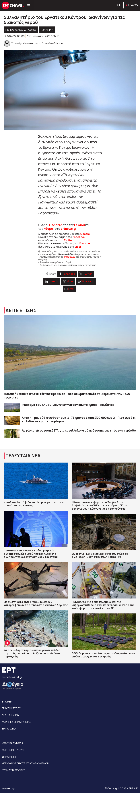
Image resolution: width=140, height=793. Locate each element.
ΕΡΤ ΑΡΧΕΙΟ (8, 728)
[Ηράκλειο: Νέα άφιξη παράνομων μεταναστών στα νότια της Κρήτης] (36, 481)
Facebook (79, 237)
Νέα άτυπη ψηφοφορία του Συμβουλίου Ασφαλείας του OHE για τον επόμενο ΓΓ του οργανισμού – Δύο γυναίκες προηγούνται (100, 505)
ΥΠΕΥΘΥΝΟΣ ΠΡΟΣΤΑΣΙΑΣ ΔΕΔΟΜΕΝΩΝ (25, 763)
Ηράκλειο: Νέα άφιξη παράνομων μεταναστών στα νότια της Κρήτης (34, 504)
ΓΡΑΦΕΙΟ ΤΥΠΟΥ (11, 708)
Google (85, 234)
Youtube (84, 243)
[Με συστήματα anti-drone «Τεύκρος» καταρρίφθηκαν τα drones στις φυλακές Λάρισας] (36, 580)
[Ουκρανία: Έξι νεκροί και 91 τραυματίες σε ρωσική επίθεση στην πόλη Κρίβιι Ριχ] (104, 532)
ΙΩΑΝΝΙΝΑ (47, 30)
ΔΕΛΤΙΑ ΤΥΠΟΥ (10, 715)
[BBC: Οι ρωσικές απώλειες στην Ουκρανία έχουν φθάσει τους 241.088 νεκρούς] (104, 631)
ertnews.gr (69, 256)
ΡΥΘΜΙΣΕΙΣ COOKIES (13, 770)
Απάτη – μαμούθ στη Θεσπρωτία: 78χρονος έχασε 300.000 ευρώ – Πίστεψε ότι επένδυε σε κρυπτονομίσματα (78, 419)
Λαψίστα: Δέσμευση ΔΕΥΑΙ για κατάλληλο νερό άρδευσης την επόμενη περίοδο (79, 430)
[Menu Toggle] (29, 5)
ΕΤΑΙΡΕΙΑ (7, 701)
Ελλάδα (79, 225)
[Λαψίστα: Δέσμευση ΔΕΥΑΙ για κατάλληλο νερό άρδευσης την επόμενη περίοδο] (12, 433)
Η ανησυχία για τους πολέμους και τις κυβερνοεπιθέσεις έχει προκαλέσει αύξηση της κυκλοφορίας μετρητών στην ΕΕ (103, 605)
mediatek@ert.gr (12, 677)
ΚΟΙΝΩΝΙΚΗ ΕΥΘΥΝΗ (13, 750)
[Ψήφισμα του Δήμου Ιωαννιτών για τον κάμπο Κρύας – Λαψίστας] (12, 407)
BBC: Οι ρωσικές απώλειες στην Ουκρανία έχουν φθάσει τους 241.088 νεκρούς (103, 654)
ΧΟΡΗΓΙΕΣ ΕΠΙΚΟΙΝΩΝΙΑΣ (16, 721)
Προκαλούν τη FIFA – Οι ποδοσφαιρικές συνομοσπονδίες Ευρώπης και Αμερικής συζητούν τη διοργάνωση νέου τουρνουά (31, 554)
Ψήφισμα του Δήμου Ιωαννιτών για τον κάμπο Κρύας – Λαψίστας (68, 405)
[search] (119, 5)
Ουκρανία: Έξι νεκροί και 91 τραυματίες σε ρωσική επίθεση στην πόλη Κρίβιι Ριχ (100, 555)
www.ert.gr (8, 788)
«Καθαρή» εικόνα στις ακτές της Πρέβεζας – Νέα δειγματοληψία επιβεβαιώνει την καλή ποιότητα (67, 395)
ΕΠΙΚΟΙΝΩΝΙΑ (9, 756)
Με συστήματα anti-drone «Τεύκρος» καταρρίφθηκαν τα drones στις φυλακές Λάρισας (36, 603)
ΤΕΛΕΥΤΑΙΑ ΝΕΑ (22, 455)
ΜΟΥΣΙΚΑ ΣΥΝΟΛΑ (12, 743)
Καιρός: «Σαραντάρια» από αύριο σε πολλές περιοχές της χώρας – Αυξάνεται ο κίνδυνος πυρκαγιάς (32, 653)
